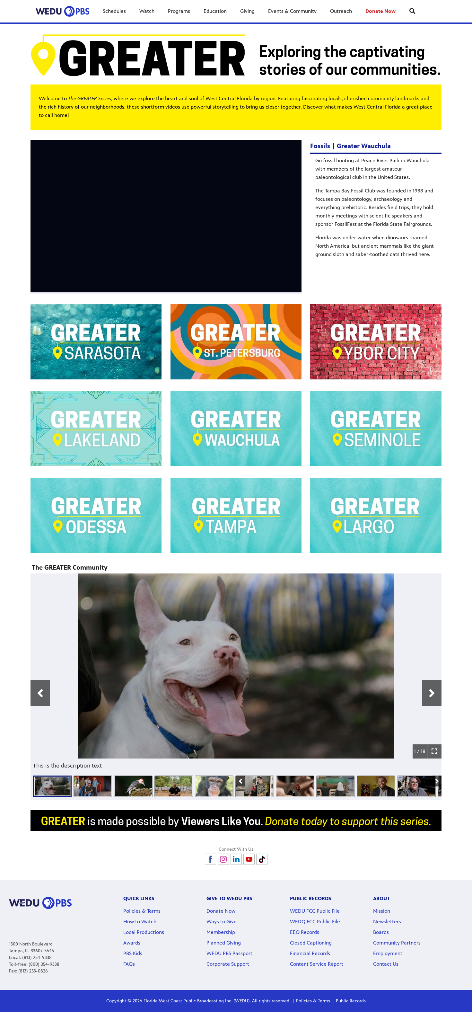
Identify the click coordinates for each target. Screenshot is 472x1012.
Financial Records (310, 953)
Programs (179, 11)
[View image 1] (52, 786)
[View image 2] (93, 786)
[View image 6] (254, 786)
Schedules (114, 11)
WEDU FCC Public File (315, 911)
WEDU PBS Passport (229, 953)
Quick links (138, 898)
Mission (381, 911)
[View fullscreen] (434, 751)
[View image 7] (295, 786)
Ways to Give (221, 922)
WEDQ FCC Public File (315, 922)
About (381, 898)
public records (310, 898)
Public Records (351, 1001)
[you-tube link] (249, 859)
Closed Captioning (311, 943)
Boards (381, 932)
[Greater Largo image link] (375, 515)
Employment (387, 953)
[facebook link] (210, 859)
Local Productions (143, 932)
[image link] (236, 55)
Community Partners (397, 943)
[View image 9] (376, 786)
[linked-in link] (236, 859)
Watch (146, 11)
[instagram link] (223, 859)
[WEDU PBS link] (62, 11)
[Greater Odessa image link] (96, 515)
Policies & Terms (142, 911)
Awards (131, 943)
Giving (247, 11)
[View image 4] (173, 786)
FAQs (129, 964)
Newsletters (387, 922)
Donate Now (380, 11)
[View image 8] (335, 786)
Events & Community (292, 11)
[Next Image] (437, 781)
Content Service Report (316, 964)
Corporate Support (227, 964)
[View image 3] (133, 786)
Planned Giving (223, 943)
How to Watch (139, 922)
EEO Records (304, 932)
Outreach (341, 11)
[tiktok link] (261, 859)
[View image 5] (214, 786)
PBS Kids (132, 953)
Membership (220, 932)
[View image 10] (416, 786)
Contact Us (385, 964)
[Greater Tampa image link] (236, 515)
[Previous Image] (240, 781)
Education (215, 11)
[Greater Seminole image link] (375, 428)
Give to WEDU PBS (229, 898)
